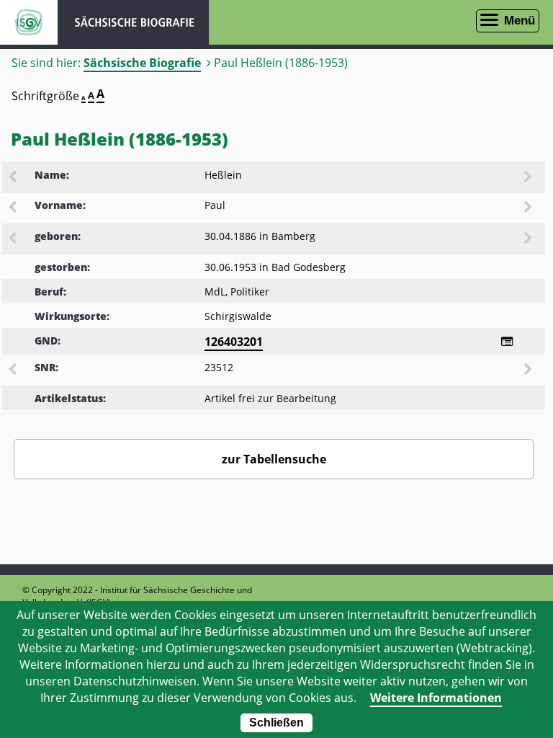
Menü (519, 20)
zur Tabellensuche (274, 459)
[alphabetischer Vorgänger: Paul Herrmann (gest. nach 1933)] (13, 208)
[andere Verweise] (507, 342)
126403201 (233, 342)
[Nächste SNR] (529, 370)
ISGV (29, 22)
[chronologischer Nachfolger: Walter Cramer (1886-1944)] (529, 239)
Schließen (276, 722)
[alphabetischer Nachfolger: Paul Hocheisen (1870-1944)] (529, 208)
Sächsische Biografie (142, 63)
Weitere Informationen (436, 698)
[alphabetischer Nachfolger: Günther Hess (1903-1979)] (529, 178)
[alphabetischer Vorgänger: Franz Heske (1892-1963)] (13, 178)
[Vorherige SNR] (13, 370)
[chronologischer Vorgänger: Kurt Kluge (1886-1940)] (13, 239)
